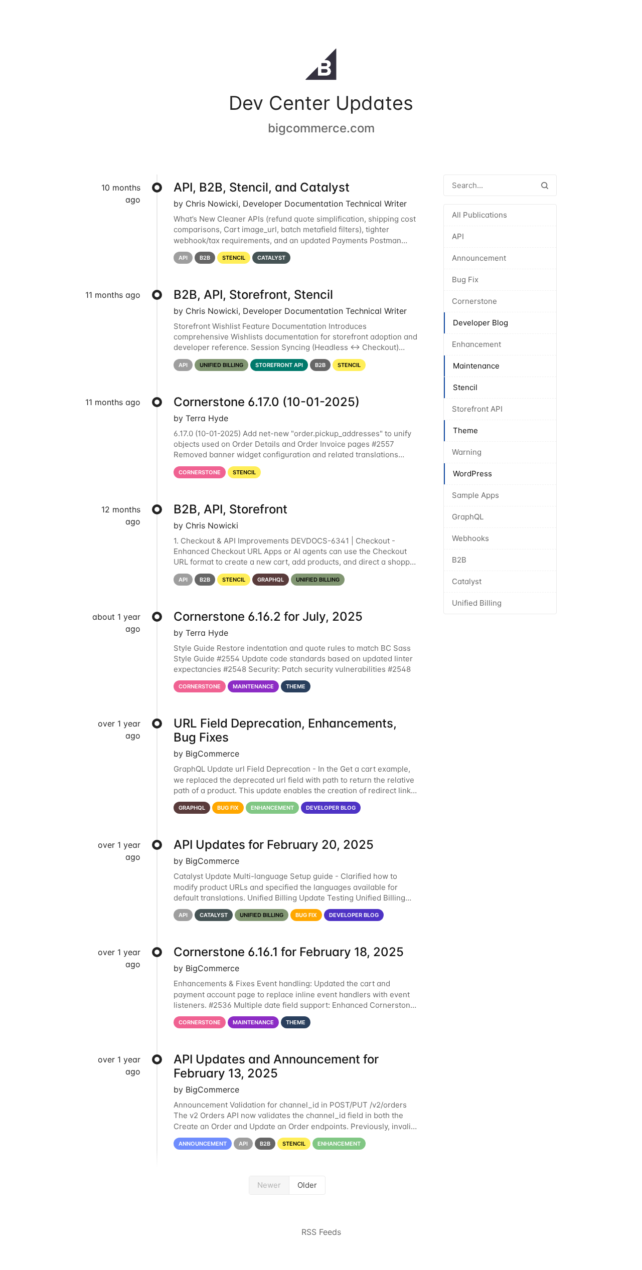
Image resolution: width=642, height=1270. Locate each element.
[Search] (544, 185)
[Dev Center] (321, 66)
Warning (467, 452)
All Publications (479, 215)
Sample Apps (475, 495)
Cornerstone (474, 301)
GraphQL (468, 516)
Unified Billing (477, 603)
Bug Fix (465, 279)
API (458, 236)
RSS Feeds (321, 1232)
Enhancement (476, 344)
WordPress (472, 473)
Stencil (465, 387)
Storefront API (477, 409)
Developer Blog (480, 322)
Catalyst (467, 581)
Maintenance (476, 366)
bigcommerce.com (321, 128)
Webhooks (470, 538)
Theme (465, 430)
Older (307, 1185)
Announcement (479, 258)
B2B (459, 560)
